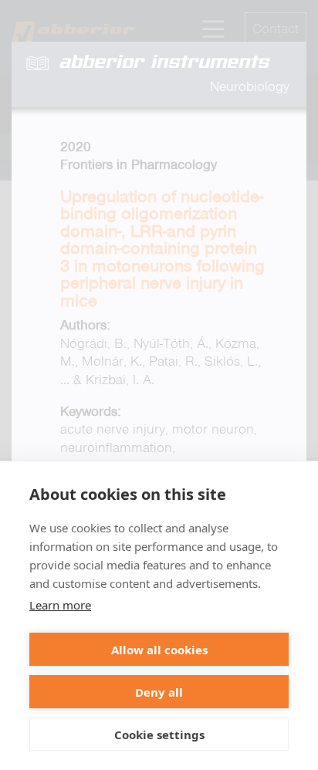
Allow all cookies (159, 649)
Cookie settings (159, 734)
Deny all (159, 692)
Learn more (60, 605)
